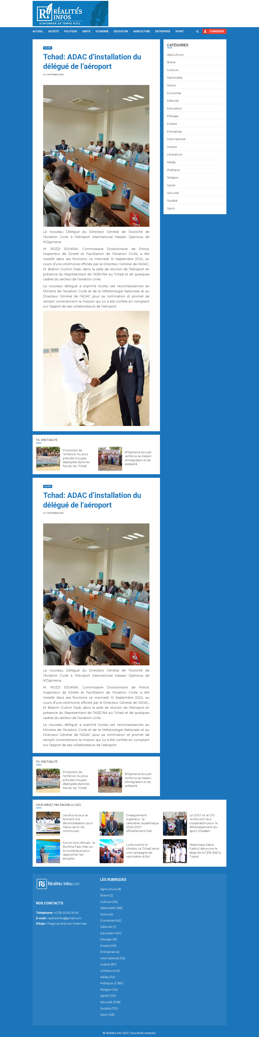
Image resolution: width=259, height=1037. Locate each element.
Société (53, 31)
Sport (179, 31)
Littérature (174, 154)
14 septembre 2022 (54, 75)
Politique (70, 31)
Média (171, 162)
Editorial (173, 100)
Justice (172, 147)
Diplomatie (174, 77)
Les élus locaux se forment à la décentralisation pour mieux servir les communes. (78, 823)
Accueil (38, 31)
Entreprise (162, 31)
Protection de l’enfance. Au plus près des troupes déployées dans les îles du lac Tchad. (76, 458)
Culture (172, 70)
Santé (86, 31)
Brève (171, 62)
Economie (102, 31)
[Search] (197, 31)
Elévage (172, 116)
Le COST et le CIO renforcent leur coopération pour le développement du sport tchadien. (204, 823)
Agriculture (141, 31)
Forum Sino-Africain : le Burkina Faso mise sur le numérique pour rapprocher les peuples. (79, 850)
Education (121, 31)
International (176, 139)
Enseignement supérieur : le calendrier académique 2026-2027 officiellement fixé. (142, 823)
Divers (171, 85)
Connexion (216, 31)
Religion (172, 177)
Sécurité (173, 193)
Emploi (172, 124)
